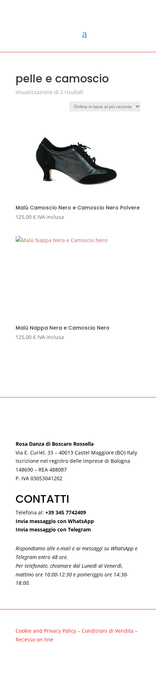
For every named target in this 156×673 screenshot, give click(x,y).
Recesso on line (34, 639)
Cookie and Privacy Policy (46, 630)
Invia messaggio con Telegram (53, 529)
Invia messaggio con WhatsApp (55, 521)
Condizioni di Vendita (108, 630)
